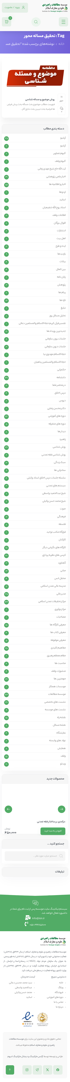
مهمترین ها (60, 679)
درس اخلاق (60, 393)
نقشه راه (61, 718)
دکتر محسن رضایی (56, 409)
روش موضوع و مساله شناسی (40, 100)
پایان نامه (61, 277)
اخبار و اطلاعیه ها (57, 184)
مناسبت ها (60, 663)
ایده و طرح (61, 246)
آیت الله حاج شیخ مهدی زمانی (52, 169)
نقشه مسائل (59, 725)
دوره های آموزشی (57, 416)
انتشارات (61, 231)
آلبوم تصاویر (60, 154)
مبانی (63, 571)
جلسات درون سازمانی (55, 347)
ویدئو (63, 764)
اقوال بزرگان (60, 223)
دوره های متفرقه (57, 424)
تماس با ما (58, 1002)
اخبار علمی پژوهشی (56, 177)
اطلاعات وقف (59, 215)
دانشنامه (61, 378)
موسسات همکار (57, 687)
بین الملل (61, 270)
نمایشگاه (61, 733)
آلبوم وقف (60, 161)
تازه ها (63, 300)
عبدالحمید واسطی (23, 988)
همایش (61, 749)
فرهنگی (61, 517)
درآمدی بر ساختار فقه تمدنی (51, 822)
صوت (63, 509)
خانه (61, 44)
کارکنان (62, 540)
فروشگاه (59, 993)
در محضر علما (59, 385)
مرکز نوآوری (60, 609)
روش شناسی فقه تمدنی (53, 455)
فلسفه (62, 524)
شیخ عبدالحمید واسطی (54, 493)
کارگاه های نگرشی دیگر (54, 548)
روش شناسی (59, 447)
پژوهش (61, 285)
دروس (62, 401)
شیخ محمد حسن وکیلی (54, 501)
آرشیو (63, 138)
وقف (63, 756)
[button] (8, 809)
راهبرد (62, 439)
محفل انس (60, 579)
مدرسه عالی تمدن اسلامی (53, 586)
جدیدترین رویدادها (56, 331)
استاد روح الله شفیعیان (54, 208)
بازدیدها (61, 254)
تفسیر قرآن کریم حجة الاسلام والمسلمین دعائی (42, 324)
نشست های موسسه (55, 710)
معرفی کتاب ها (58, 633)
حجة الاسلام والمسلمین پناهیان (50, 362)
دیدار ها (62, 432)
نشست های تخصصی (55, 702)
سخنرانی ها (60, 470)
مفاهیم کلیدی (58, 648)
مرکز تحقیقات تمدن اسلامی (52, 602)
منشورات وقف (58, 671)
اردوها (62, 192)
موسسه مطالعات (57, 694)
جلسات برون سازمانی (55, 339)
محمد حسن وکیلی (23, 993)
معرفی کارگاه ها (58, 625)
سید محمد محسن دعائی (20, 983)
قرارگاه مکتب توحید (56, 532)
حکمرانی (61, 370)
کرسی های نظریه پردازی (54, 555)
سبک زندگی (60, 463)
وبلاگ (60, 988)
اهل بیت (61, 239)
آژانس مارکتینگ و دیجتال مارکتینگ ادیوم (25, 1057)
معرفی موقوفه (58, 640)
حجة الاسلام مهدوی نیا (54, 354)
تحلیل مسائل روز (58, 316)
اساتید (62, 200)
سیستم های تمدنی (56, 486)
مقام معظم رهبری (56, 656)
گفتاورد (62, 563)
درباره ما (59, 1007)
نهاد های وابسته (57, 741)
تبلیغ (63, 308)
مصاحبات (61, 617)
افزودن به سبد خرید (53, 831)
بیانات (63, 262)
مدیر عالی (61, 594)
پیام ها (62, 293)
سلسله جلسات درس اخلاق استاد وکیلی (46, 478)
